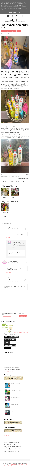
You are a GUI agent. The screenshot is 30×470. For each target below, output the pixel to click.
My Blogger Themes (22, 464)
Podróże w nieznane (15, 383)
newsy (6, 336)
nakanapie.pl (7, 435)
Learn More (12, 12)
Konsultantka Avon (8, 371)
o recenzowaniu (14, 336)
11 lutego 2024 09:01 (13, 262)
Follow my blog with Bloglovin (21, 332)
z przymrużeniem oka (10, 345)
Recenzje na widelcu (15, 18)
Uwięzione (13, 411)
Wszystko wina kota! (15, 397)
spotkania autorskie (10, 339)
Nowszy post (23, 316)
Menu (2, 320)
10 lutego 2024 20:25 (13, 228)
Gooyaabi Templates (9, 465)
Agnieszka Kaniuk (13, 261)
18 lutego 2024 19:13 (13, 281)
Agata (9, 227)
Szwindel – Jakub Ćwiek (16, 390)
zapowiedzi (7, 348)
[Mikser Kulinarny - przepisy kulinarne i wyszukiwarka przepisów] (7, 332)
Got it (19, 12)
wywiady (7, 342)
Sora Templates (12, 464)
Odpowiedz (8, 237)
